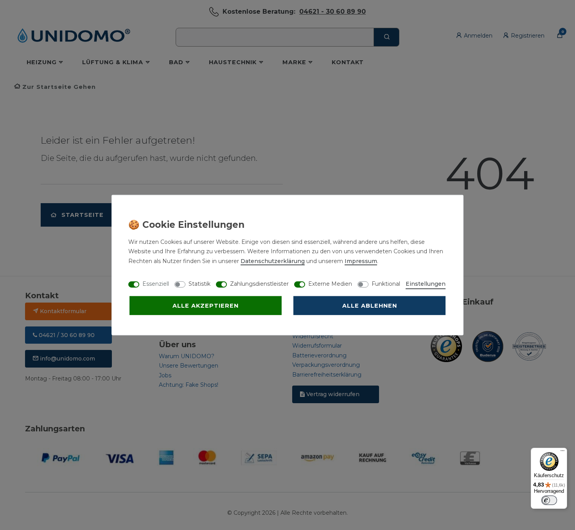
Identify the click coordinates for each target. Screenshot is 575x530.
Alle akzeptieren (205, 305)
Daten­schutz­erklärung (273, 260)
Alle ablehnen (369, 305)
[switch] (549, 500)
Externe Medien (330, 283)
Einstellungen (426, 283)
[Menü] (562, 452)
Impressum (361, 260)
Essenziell (155, 283)
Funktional (386, 283)
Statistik (199, 283)
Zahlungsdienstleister (259, 283)
